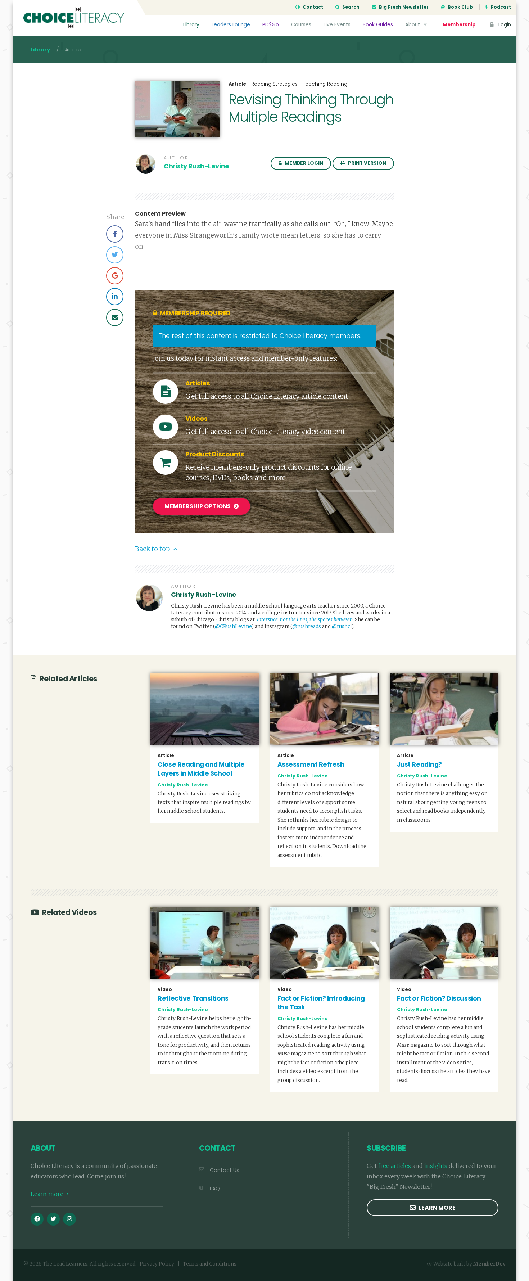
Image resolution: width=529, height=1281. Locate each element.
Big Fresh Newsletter (403, 7)
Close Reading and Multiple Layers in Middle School (201, 769)
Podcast (500, 7)
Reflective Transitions (193, 998)
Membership (459, 24)
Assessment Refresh (310, 764)
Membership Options (198, 506)
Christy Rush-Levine (196, 166)
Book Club (460, 7)
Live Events (337, 24)
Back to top (153, 549)
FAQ (215, 1188)
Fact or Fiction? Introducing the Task (321, 1003)
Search (350, 7)
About (413, 24)
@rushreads (306, 626)
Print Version (366, 163)
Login (504, 24)
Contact (312, 7)
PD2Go (270, 24)
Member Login (303, 163)
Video (165, 989)
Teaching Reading (325, 84)
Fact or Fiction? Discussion (439, 998)
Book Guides (378, 24)
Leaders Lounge (231, 24)
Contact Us (224, 1170)
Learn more (48, 1193)
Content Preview (160, 214)
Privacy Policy (157, 1264)
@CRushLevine (233, 626)
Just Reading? (419, 764)
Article (237, 84)
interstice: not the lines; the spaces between (305, 620)
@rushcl (342, 626)
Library (191, 24)
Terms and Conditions (209, 1264)
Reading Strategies (274, 84)
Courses (301, 24)
